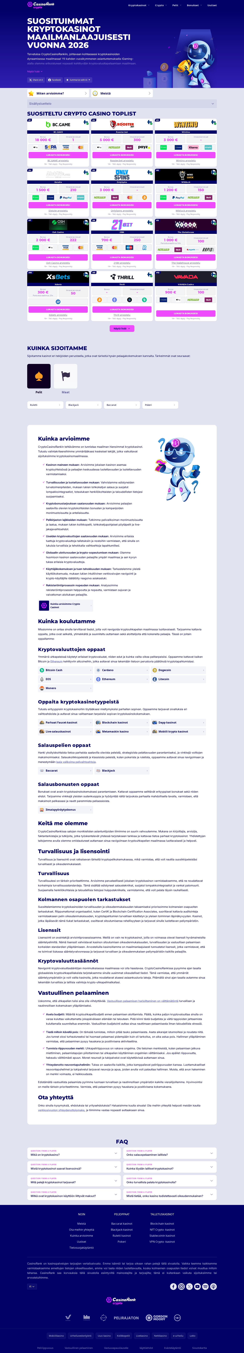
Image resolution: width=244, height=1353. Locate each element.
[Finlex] (86, 1317)
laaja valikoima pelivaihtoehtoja (76, 762)
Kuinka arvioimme (81, 1235)
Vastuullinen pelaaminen (79, 1347)
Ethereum (56, 661)
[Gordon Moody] (156, 1317)
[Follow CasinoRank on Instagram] (181, 1286)
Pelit (175, 5)
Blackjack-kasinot (122, 1229)
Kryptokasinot (137, 5)
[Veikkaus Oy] (68, 1317)
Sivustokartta (199, 1347)
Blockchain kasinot (162, 1223)
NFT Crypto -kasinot (162, 1229)
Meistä (81, 1223)
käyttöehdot (146, 1347)
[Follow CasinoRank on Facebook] (173, 1286)
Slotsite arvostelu (58, 210)
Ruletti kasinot (122, 1235)
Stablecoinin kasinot (162, 1235)
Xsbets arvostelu (58, 315)
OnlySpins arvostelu (122, 210)
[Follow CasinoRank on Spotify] (205, 1286)
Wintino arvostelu (186, 160)
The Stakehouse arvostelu (186, 262)
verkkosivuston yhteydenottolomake (61, 1110)
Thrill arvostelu (121, 315)
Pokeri (122, 1241)
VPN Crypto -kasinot (162, 1241)
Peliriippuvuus (45, 1347)
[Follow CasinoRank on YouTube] (197, 1286)
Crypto (159, 5)
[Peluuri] (103, 1317)
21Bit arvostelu (122, 262)
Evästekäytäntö (172, 1347)
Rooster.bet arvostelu (122, 160)
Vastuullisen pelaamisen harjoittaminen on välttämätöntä (142, 1001)
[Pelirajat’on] (126, 1317)
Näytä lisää (120, 328)
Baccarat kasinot (121, 1223)
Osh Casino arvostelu (58, 262)
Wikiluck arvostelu (186, 210)
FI (30, 1286)
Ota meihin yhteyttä (81, 1229)
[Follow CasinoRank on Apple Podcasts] (213, 1286)
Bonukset (193, 5)
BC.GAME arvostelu (58, 160)
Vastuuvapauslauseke (116, 1347)
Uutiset (212, 5)
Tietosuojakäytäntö (81, 1248)
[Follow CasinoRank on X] (189, 1286)
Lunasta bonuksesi (58, 155)
